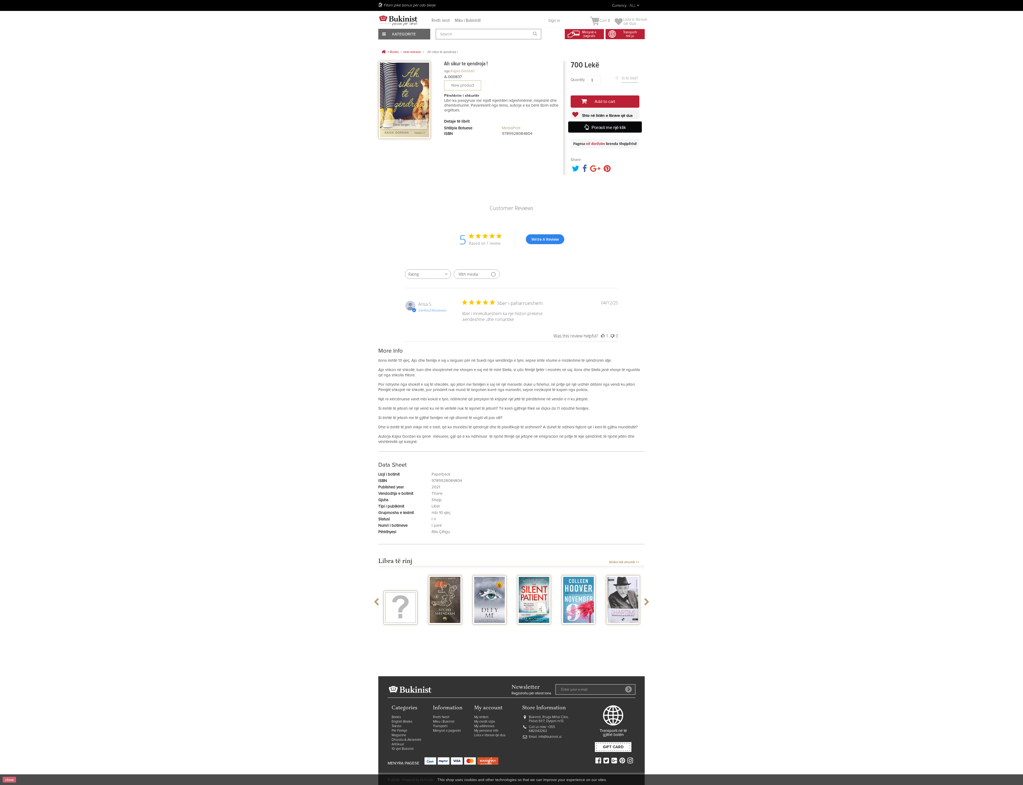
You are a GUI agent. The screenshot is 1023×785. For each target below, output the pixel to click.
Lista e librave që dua (489, 735)
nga (447, 71)
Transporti (440, 726)
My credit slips (484, 721)
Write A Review (545, 239)
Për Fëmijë (399, 730)
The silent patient (534, 631)
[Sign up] (628, 689)
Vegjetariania (400, 629)
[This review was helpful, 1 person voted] (603, 336)
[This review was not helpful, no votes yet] (612, 336)
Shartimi (623, 629)
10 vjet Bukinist (403, 749)
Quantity (578, 80)
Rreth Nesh (441, 717)
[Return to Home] (384, 52)
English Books (402, 721)
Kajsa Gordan (462, 71)
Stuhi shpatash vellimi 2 (445, 631)
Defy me (489, 629)
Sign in (554, 21)
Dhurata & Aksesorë (406, 740)
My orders (481, 717)
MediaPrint (511, 128)
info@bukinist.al (550, 737)
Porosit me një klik (608, 127)
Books (396, 717)
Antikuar (398, 744)
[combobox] (428, 274)
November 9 (578, 629)
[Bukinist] (398, 20)
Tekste (396, 726)
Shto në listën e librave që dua (606, 116)
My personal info (486, 730)
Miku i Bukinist (443, 721)
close (9, 780)
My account (488, 708)
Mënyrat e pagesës (447, 730)
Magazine (399, 735)
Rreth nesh (441, 20)
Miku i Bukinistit (468, 20)
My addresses (484, 726)
